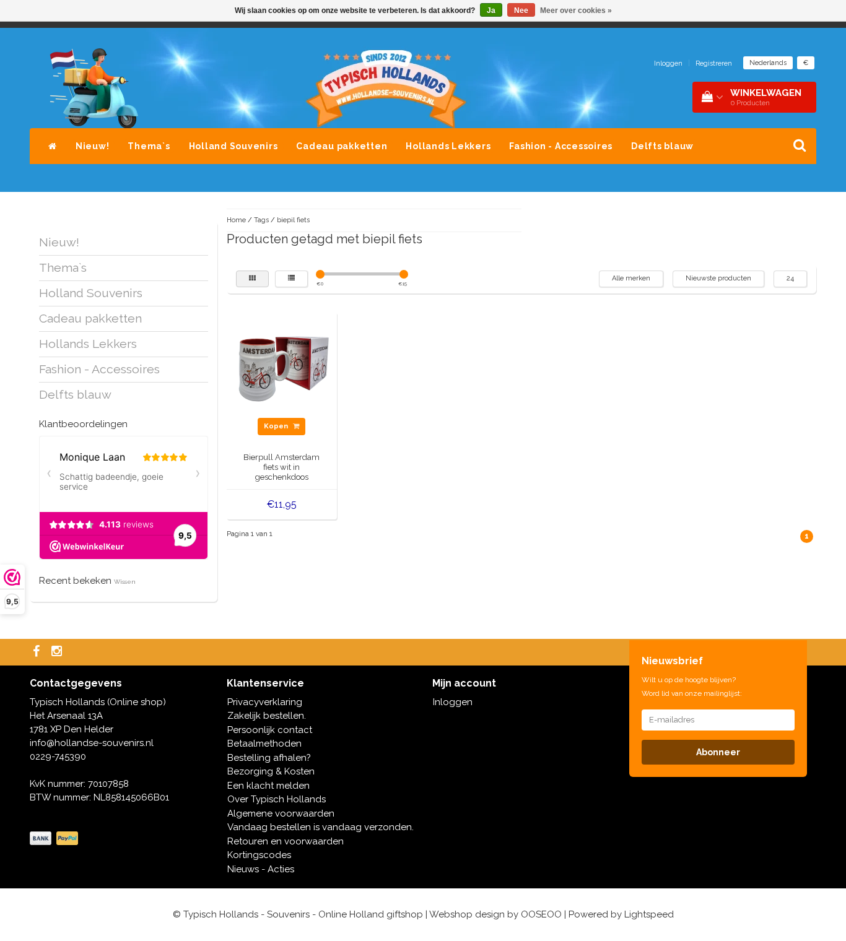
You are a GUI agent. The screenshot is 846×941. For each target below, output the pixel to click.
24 (790, 278)
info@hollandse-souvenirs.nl (92, 742)
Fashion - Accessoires (561, 146)
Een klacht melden (268, 785)
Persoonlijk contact (269, 729)
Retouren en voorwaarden (285, 841)
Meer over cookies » (576, 10)
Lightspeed (649, 914)
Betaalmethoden (264, 743)
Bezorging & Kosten (271, 771)
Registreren (714, 63)
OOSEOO (541, 914)
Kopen (277, 426)
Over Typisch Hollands (276, 799)
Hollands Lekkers (448, 146)
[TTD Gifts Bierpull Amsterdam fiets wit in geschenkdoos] (282, 366)
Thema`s (149, 146)
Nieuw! (93, 146)
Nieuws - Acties (260, 869)
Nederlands (768, 63)
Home (236, 220)
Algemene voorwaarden (280, 813)
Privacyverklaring (264, 702)
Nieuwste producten (718, 278)
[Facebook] (38, 652)
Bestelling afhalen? (269, 757)
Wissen (125, 581)
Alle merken (631, 278)
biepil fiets (293, 220)
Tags (261, 220)
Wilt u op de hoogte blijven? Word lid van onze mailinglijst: (692, 686)
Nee (521, 10)
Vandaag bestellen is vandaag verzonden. (320, 827)
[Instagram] (58, 652)
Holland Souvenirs (233, 146)
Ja (491, 10)
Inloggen (668, 63)
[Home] (52, 146)
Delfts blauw (662, 146)
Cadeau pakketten (341, 146)
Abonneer (718, 752)
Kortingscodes (259, 855)
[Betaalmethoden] (55, 838)
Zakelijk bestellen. (266, 715)
